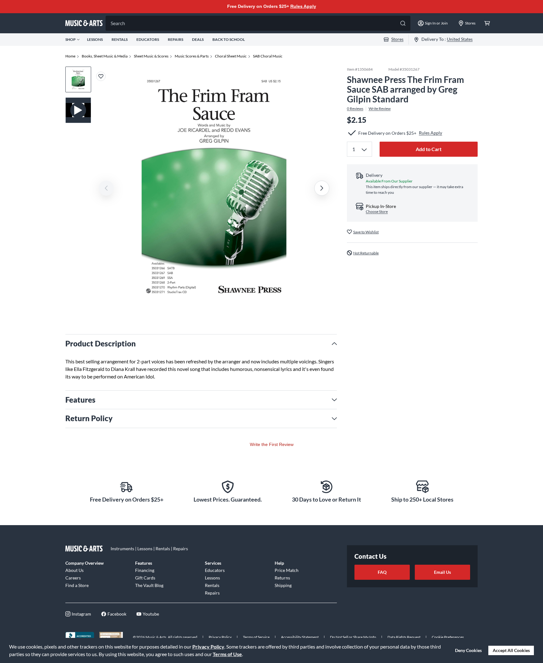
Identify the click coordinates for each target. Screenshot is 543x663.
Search (118, 23)
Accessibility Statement (300, 637)
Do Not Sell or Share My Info (353, 637)
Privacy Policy (208, 646)
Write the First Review (271, 444)
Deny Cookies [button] (468, 650)
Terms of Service (256, 637)
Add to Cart (429, 149)
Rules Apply (303, 6)
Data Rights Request (403, 637)
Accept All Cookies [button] (511, 650)
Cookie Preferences (448, 637)
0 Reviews (355, 108)
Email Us (442, 572)
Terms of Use (227, 654)
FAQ (382, 572)
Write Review (380, 108)
